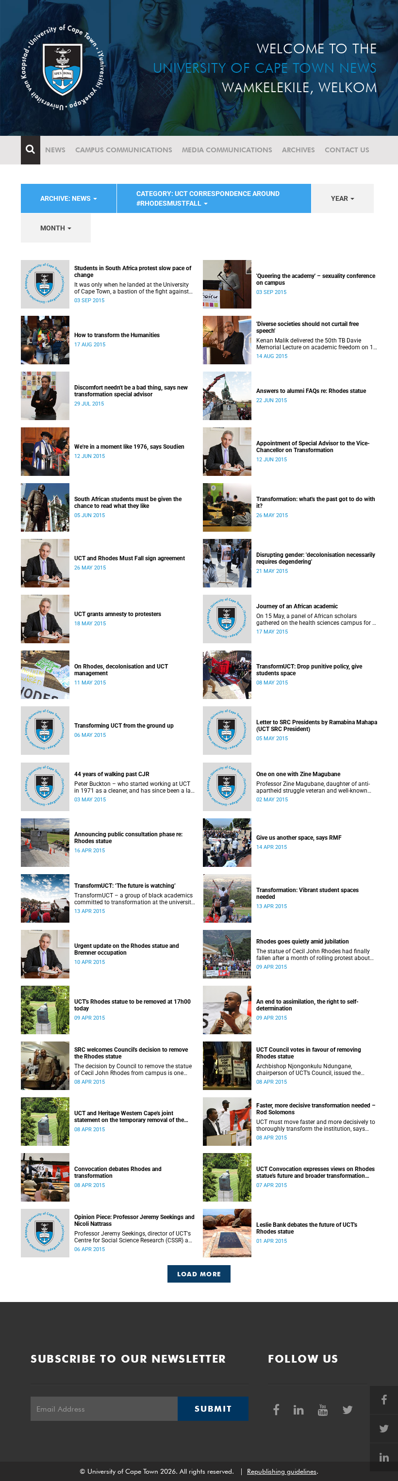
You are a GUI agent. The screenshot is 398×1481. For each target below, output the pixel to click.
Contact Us (347, 150)
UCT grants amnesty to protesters (117, 614)
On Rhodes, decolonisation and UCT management (121, 670)
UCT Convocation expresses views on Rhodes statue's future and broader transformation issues (315, 1172)
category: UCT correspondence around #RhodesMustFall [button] (208, 198)
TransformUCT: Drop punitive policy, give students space (309, 670)
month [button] (53, 228)
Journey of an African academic (297, 606)
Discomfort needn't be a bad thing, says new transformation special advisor (131, 391)
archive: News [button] (66, 198)
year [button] (340, 198)
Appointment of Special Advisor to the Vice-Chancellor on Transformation (313, 447)
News (55, 150)
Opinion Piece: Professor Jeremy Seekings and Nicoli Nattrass (134, 1220)
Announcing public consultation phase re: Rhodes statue (128, 838)
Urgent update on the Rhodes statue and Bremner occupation (126, 949)
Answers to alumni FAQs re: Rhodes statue (311, 391)
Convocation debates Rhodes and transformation (118, 1172)
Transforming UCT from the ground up (124, 725)
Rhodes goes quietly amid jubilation (302, 941)
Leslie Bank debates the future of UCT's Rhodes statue (306, 1228)
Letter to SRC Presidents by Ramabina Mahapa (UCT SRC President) (316, 725)
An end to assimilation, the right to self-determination (307, 1005)
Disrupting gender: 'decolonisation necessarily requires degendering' (315, 558)
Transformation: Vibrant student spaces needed (307, 893)
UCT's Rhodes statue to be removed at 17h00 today (132, 1005)
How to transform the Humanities (117, 335)
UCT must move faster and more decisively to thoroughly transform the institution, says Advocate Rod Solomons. (315, 1125)
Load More (199, 1274)
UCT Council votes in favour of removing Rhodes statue (308, 1053)
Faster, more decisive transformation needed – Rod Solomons (316, 1109)
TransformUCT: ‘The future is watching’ (125, 885)
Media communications (227, 150)
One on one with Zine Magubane (298, 774)
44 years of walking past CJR (111, 774)
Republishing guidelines (281, 1471)
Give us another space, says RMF (299, 837)
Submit (213, 1409)
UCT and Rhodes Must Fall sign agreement (129, 558)
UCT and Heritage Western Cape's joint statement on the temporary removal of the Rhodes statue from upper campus (129, 1116)
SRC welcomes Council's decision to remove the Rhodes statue (131, 1053)
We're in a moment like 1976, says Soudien (129, 446)
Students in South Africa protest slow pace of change (132, 271)
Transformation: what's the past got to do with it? (315, 502)
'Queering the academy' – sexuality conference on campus (315, 279)
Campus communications (123, 150)
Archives (298, 150)
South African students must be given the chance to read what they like (128, 502)
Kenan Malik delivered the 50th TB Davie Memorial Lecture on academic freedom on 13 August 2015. (316, 344)
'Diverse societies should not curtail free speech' (307, 327)
